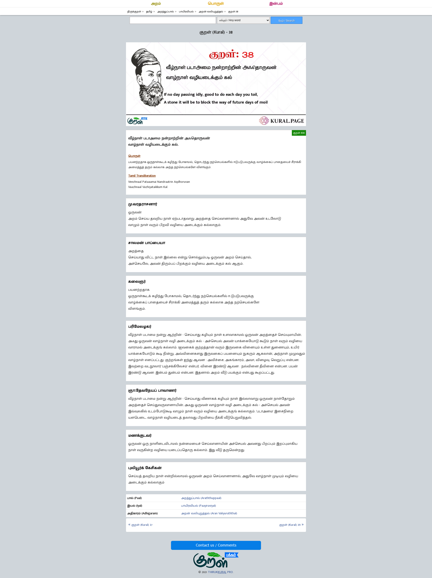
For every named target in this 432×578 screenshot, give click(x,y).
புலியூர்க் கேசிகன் (145, 468)
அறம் (156, 3)
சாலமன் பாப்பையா (146, 243)
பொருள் (216, 3)
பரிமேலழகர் (139, 326)
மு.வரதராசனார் (142, 204)
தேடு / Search (287, 20)
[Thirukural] (215, 566)
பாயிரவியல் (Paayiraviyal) (198, 505)
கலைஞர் (137, 281)
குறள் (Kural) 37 (141, 524)
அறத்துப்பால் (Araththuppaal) (201, 498)
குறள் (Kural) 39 (290, 524)
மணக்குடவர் (139, 435)
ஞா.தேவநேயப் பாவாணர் (152, 390)
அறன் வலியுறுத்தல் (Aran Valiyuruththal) (209, 513)
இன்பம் (276, 3)
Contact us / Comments (216, 545)
